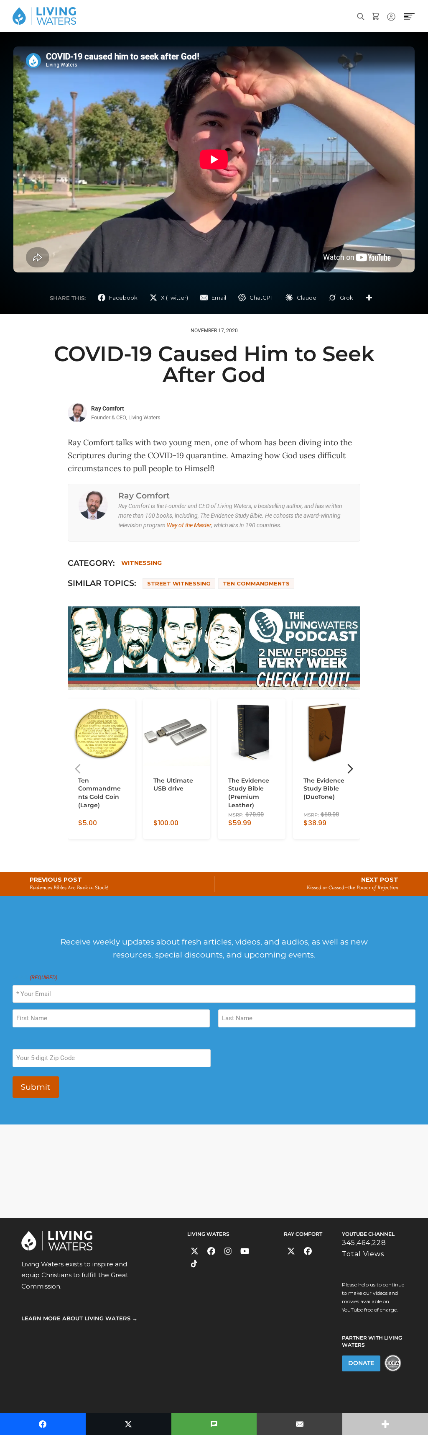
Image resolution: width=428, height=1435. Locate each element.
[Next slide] (350, 769)
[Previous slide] (78, 769)
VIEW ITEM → (96, 829)
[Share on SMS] (214, 1424)
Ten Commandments (256, 583)
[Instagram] (228, 1251)
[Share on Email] (299, 1424)
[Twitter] (194, 1251)
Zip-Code (24, 1041)
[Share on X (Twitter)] (128, 1424)
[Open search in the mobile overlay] (361, 16)
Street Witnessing (179, 583)
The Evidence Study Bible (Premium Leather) (248, 793)
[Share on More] (369, 297)
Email (35, 977)
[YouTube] (244, 1251)
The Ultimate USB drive (173, 785)
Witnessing (141, 563)
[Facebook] (211, 1251)
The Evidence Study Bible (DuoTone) (323, 789)
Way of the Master (189, 525)
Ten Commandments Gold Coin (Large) (99, 793)
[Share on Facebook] (43, 1424)
